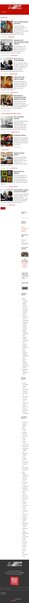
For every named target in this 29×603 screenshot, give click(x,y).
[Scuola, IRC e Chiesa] (7, 140)
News (24, 495)
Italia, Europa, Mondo (24, 474)
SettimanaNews (11, 599)
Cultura (24, 441)
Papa (24, 496)
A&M (17, 600)
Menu (3, 12)
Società (24, 538)
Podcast (24, 505)
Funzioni (24, 462)
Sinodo (24, 537)
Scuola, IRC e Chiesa (20, 135)
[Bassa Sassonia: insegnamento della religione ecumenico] (7, 100)
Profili (24, 514)
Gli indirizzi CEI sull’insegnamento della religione (21, 41)
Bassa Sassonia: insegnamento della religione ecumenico (20, 97)
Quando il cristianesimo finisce (25, 334)
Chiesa (24, 437)
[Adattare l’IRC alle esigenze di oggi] (7, 82)
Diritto (24, 446)
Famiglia (24, 458)
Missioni (24, 491)
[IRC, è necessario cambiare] (7, 122)
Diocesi (24, 444)
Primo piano (25, 511)
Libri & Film (25, 482)
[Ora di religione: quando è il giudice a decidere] (7, 195)
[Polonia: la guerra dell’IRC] (7, 158)
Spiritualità (25, 542)
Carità (24, 436)
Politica (24, 507)
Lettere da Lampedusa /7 (25, 393)
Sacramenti (25, 528)
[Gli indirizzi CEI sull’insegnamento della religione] (7, 45)
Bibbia (24, 429)
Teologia (24, 545)
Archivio (24, 422)
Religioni (24, 519)
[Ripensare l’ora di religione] (7, 176)
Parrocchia (25, 498)
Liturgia (24, 486)
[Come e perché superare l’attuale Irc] (7, 27)
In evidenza (25, 464)
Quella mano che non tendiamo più (25, 318)
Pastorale (25, 502)
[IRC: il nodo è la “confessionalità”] (7, 64)
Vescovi (24, 549)
